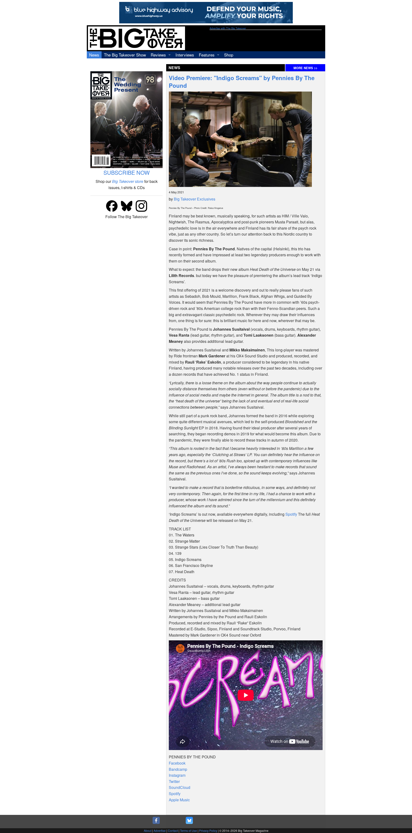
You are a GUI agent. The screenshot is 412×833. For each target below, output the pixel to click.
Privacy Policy (208, 830)
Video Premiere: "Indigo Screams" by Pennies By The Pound (241, 81)
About (147, 830)
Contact (173, 830)
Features (207, 55)
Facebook (177, 763)
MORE (305, 68)
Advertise (160, 830)
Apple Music (179, 799)
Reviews (158, 55)
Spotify (291, 514)
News (94, 55)
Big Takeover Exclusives (194, 199)
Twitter (174, 781)
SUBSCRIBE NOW (126, 172)
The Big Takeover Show (125, 55)
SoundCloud (179, 787)
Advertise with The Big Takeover (228, 28)
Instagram (177, 775)
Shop (228, 55)
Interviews (184, 55)
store (127, 181)
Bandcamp (178, 769)
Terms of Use (188, 830)
